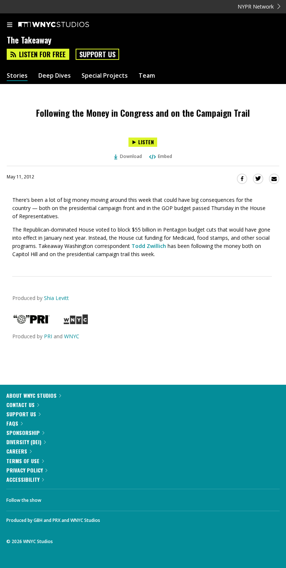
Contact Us (20, 405)
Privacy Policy (24, 470)
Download (131, 156)
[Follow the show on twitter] (75, 498)
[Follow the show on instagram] (95, 498)
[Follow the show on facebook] (54, 498)
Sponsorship (23, 432)
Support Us (97, 54)
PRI (48, 336)
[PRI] (31, 322)
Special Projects (105, 75)
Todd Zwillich (148, 245)
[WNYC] (76, 322)
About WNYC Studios (31, 395)
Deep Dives (54, 75)
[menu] (9, 25)
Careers (16, 451)
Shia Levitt (56, 297)
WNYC (71, 336)
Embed (165, 156)
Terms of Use (22, 461)
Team (147, 75)
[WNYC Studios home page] (63, 25)
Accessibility (22, 479)
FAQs (12, 423)
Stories (17, 75)
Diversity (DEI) (23, 442)
